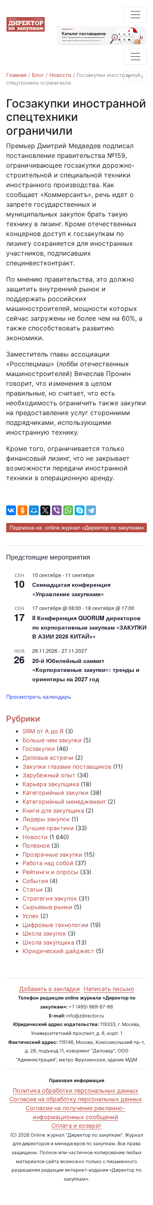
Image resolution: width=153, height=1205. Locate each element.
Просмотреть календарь (38, 696)
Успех (30, 915)
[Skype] (79, 510)
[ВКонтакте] (11, 510)
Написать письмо (109, 988)
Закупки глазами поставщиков (66, 766)
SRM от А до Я (43, 731)
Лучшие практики (48, 827)
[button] (129, 76)
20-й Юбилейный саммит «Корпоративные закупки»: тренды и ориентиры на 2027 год (86, 669)
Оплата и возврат (76, 1125)
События (35, 880)
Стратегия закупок (49, 898)
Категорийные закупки (55, 792)
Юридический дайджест (58, 950)
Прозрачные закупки (52, 854)
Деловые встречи (47, 757)
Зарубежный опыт (48, 775)
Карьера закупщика (50, 784)
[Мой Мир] (34, 510)
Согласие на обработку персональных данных (75, 1099)
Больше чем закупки (52, 740)
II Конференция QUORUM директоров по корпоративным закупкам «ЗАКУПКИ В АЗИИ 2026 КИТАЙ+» (89, 627)
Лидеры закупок (46, 819)
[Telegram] (91, 510)
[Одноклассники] (22, 510)
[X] (45, 510)
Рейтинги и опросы (50, 871)
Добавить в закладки (49, 988)
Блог (38, 75)
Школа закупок (44, 933)
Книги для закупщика (53, 810)
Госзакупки (38, 748)
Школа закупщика (48, 942)
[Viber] (57, 510)
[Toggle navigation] (135, 15)
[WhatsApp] (68, 510)
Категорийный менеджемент (64, 801)
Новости (60, 75)
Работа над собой (47, 862)
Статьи (32, 889)
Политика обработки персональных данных (75, 1090)
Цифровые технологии (55, 924)
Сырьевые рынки (47, 906)
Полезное (36, 845)
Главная (16, 75)
